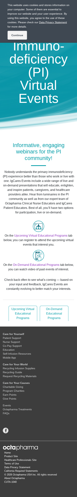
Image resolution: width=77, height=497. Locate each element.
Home (7, 452)
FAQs (6, 413)
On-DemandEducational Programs (54, 313)
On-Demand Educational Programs (36, 264)
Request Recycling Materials (19, 376)
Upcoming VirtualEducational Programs (22, 313)
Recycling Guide (12, 372)
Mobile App (9, 357)
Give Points (9, 398)
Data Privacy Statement (17, 467)
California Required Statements (21, 470)
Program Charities (13, 390)
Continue (17, 35)
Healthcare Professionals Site (20, 460)
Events (7, 405)
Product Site (11, 456)
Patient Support (12, 337)
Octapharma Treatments (17, 409)
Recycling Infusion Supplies (19, 368)
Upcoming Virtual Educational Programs (40, 235)
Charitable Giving (13, 386)
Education (9, 349)
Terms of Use (11, 463)
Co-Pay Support (12, 345)
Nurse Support (11, 341)
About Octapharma (14, 478)
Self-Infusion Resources (17, 353)
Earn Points (9, 394)
